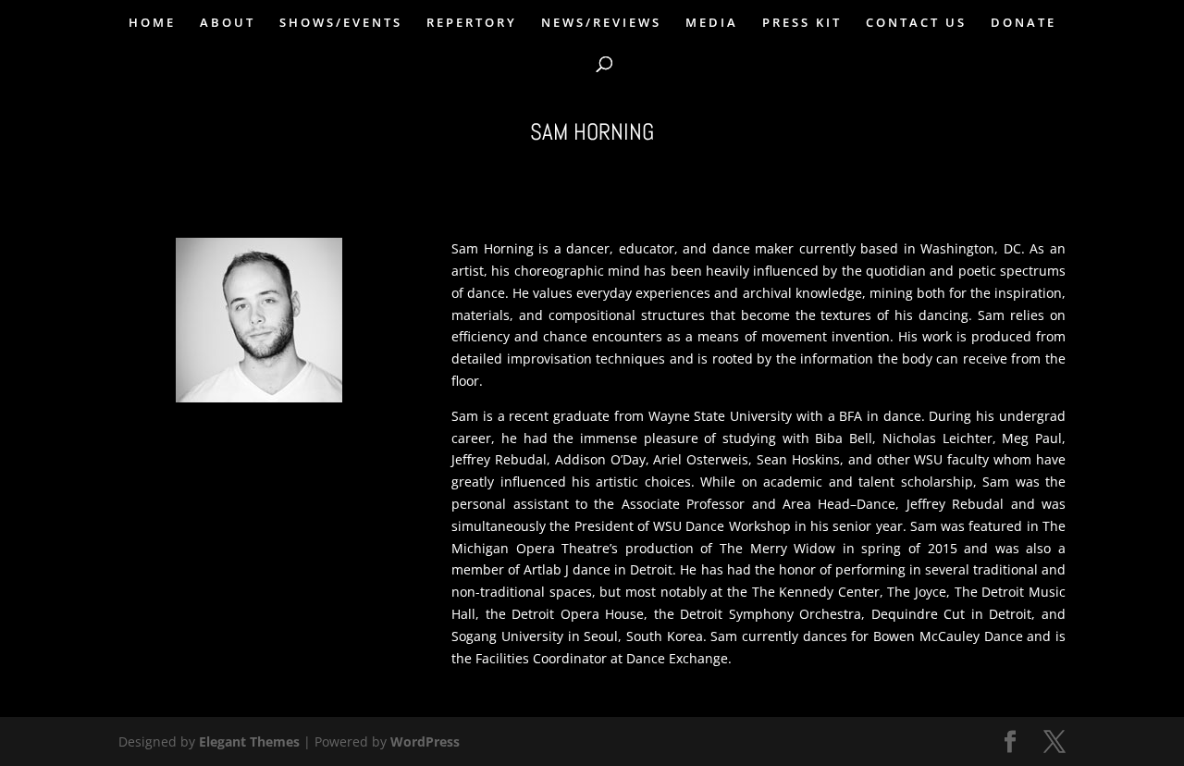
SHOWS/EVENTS (340, 23)
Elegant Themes (249, 741)
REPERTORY (471, 23)
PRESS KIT (802, 23)
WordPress (425, 741)
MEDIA (711, 23)
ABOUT (227, 23)
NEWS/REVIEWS (601, 23)
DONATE (1023, 23)
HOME (152, 23)
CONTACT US (916, 23)
